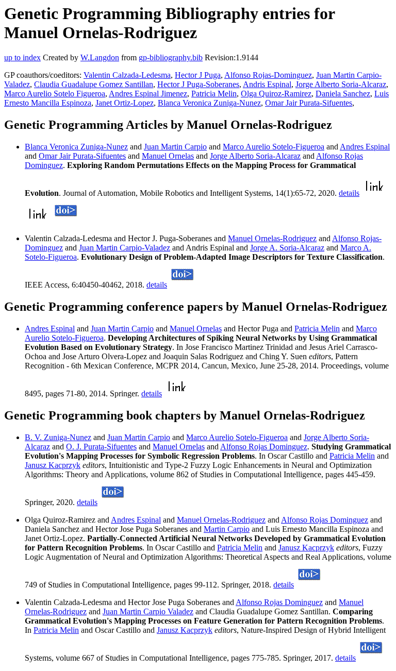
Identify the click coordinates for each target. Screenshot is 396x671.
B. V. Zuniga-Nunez (58, 437)
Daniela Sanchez (343, 93)
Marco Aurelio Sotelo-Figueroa (273, 146)
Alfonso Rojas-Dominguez (268, 75)
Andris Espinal (267, 84)
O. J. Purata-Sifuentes (101, 446)
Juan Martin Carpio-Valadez (124, 247)
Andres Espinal (365, 146)
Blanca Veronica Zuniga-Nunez (209, 102)
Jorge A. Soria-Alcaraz (287, 247)
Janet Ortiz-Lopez (124, 102)
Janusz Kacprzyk (52, 465)
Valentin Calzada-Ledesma (127, 75)
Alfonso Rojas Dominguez (263, 446)
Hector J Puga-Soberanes (198, 84)
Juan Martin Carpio (175, 146)
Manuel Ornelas (168, 156)
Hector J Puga (198, 75)
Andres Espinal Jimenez (148, 93)
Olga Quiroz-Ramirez (276, 93)
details (349, 193)
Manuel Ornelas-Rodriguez (272, 238)
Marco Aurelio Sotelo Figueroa (54, 93)
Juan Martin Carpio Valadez (148, 611)
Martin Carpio (227, 529)
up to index (22, 57)
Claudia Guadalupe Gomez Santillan (93, 84)
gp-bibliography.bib (171, 57)
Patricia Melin (214, 93)
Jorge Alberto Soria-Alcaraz (340, 84)
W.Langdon (99, 57)
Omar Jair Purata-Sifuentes (308, 102)
